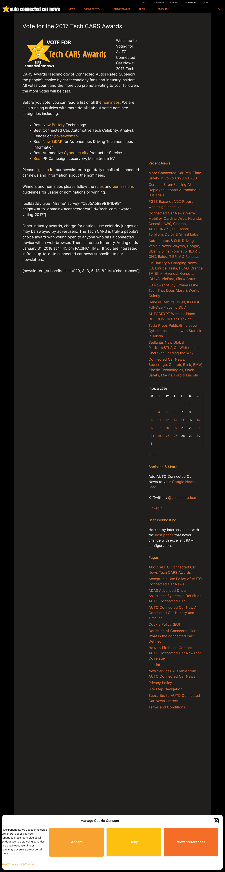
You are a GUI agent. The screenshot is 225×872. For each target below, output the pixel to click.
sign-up (42, 170)
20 (175, 428)
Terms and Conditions (167, 707)
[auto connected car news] (6, 9)
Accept (77, 842)
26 (167, 435)
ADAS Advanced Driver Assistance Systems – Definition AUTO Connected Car (175, 595)
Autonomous (122, 9)
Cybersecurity (76, 153)
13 (175, 420)
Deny (134, 842)
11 (159, 420)
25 (160, 435)
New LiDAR (52, 141)
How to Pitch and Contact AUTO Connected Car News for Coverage (175, 652)
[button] (216, 821)
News (72, 9)
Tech (142, 9)
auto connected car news (35, 9)
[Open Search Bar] (219, 9)
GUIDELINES (159, 3)
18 (159, 428)
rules (99, 186)
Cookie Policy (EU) (164, 624)
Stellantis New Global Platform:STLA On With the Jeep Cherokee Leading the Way (176, 347)
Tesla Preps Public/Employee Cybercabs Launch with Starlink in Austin (175, 330)
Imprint (154, 664)
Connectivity (92, 9)
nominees (111, 102)
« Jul (152, 455)
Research (163, 9)
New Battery (54, 125)
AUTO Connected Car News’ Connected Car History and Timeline (172, 612)
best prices (164, 535)
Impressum (27, 864)
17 (152, 428)
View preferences (191, 842)
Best (38, 158)
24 (152, 435)
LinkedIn (155, 508)
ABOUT (144, 3)
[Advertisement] (176, 88)
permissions (123, 186)
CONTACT (174, 3)
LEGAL (205, 3)
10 (152, 420)
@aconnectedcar (182, 497)
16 (198, 420)
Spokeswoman (64, 136)
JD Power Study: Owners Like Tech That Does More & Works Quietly (174, 290)
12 (167, 420)
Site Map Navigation (165, 689)
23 (198, 428)
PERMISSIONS (190, 3)
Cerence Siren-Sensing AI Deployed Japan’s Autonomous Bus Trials (174, 189)
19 (167, 428)
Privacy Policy (9, 864)
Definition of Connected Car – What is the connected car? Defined (173, 636)
